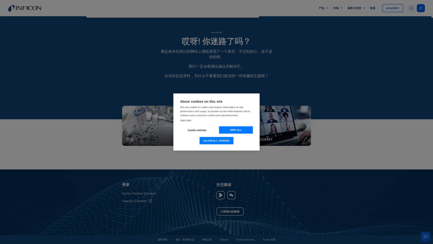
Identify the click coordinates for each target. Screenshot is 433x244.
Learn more (185, 120)
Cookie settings (197, 130)
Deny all (236, 130)
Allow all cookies (216, 140)
